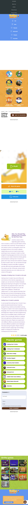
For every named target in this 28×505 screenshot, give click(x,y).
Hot (15, 20)
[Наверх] (25, 502)
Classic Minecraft (9, 96)
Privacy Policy (14, 12)
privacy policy (14, 499)
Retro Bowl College (18, 78)
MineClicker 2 (5, 471)
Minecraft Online (19, 87)
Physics (15, 35)
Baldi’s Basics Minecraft (22, 471)
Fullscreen (15, 196)
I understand (8, 502)
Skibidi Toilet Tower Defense (19, 105)
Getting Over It (9, 78)
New (15, 24)
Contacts (14, 1)
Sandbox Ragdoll (5, 485)
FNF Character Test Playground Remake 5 (5, 464)
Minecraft (15, 31)
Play (15, 166)
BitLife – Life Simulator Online (9, 105)
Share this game (15, 186)
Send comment (14, 408)
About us (14, 4)
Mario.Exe (13, 478)
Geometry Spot (9, 87)
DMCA (14, 7)
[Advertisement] (14, 55)
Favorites (15, 38)
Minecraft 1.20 (19, 96)
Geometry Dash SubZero (14, 464)
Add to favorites (20, 115)
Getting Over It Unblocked (22, 464)
